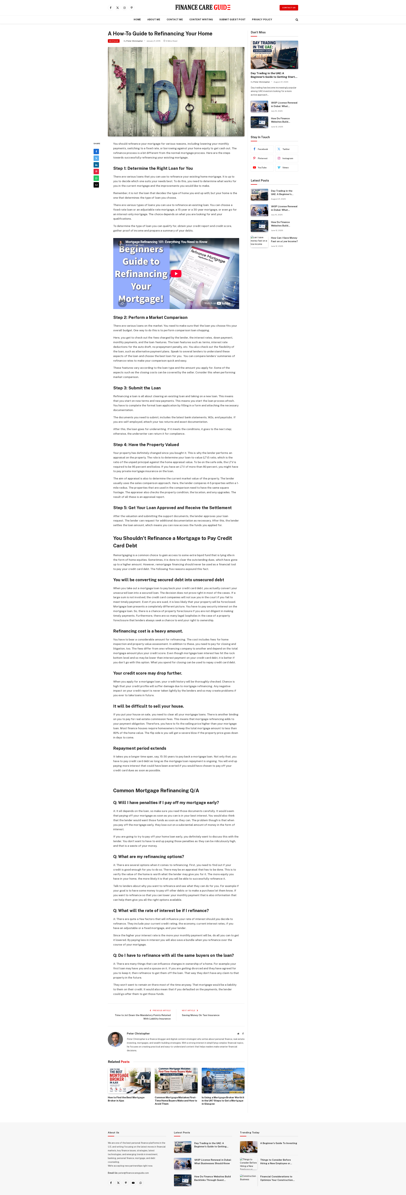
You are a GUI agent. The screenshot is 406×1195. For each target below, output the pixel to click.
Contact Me (175, 19)
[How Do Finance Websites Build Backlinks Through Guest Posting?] (259, 122)
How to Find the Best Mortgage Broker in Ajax (126, 1099)
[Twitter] (96, 158)
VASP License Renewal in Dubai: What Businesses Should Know (284, 104)
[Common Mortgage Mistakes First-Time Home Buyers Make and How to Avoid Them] (176, 1080)
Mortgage (113, 41)
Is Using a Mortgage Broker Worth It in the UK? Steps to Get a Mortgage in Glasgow (223, 1100)
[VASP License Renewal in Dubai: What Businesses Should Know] (259, 106)
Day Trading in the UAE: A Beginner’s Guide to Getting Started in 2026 (274, 75)
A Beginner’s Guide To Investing (278, 1143)
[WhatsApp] (96, 178)
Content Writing (201, 19)
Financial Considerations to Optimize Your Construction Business (276, 1178)
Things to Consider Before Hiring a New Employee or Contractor (275, 1161)
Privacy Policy (262, 19)
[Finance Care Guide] (203, 7)
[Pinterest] (96, 171)
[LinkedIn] (96, 165)
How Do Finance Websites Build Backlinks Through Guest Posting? (282, 120)
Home (137, 19)
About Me (153, 19)
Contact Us (288, 8)
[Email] (96, 185)
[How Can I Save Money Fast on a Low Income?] (259, 241)
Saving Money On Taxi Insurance (200, 1015)
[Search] (296, 19)
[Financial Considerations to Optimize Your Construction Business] (248, 1180)
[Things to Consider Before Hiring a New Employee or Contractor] (248, 1163)
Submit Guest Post (232, 19)
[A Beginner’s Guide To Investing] (248, 1147)
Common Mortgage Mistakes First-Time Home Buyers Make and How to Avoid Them (176, 1100)
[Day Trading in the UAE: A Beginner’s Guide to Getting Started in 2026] (274, 55)
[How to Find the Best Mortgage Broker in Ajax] (129, 1080)
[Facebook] (96, 151)
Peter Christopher (134, 41)
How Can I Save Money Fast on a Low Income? (284, 239)
